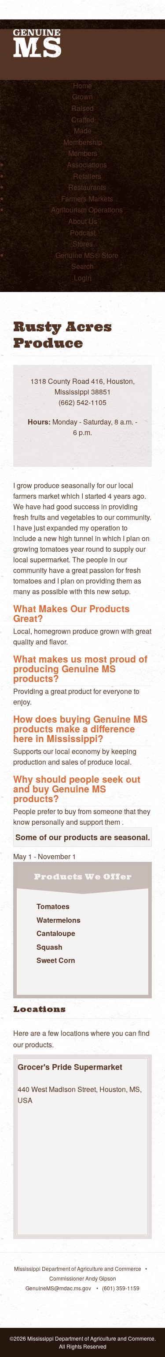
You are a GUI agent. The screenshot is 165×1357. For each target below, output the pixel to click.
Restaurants (87, 187)
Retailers (87, 176)
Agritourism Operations (87, 210)
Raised (82, 108)
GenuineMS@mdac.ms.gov (58, 1288)
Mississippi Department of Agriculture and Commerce (77, 1268)
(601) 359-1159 (120, 1288)
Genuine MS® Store (86, 255)
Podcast (82, 232)
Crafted (82, 119)
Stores (83, 244)
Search (82, 266)
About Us (82, 221)
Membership (82, 142)
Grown (82, 96)
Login (83, 278)
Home (82, 85)
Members (82, 153)
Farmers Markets (87, 198)
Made (83, 130)
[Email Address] (92, 443)
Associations (87, 164)
